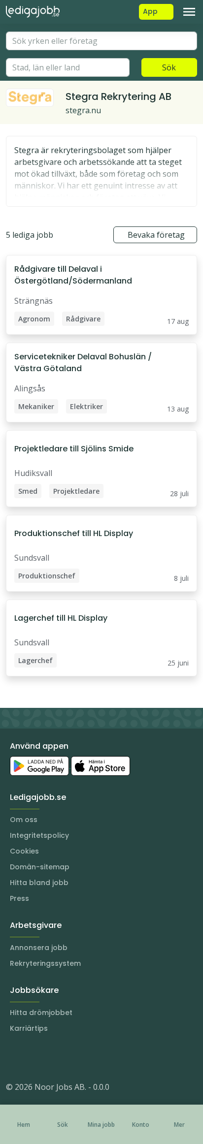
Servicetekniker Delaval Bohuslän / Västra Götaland (83, 362)
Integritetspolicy (39, 835)
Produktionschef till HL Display (73, 533)
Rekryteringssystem (45, 963)
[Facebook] (53, 1057)
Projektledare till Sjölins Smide (74, 448)
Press (19, 898)
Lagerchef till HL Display (60, 618)
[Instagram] (14, 1057)
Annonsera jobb (39, 948)
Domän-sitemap (39, 867)
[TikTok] (73, 1057)
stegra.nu (83, 110)
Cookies (24, 851)
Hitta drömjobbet (41, 1012)
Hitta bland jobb (39, 883)
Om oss (23, 820)
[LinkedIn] (33, 1057)
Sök (169, 67)
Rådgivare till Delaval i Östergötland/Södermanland (73, 274)
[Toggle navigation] (189, 12)
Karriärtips (29, 1028)
